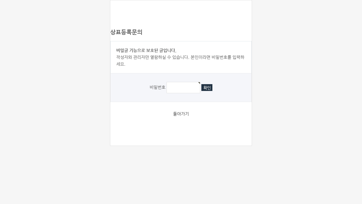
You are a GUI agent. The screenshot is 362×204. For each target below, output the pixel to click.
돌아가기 (181, 113)
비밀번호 (157, 87)
